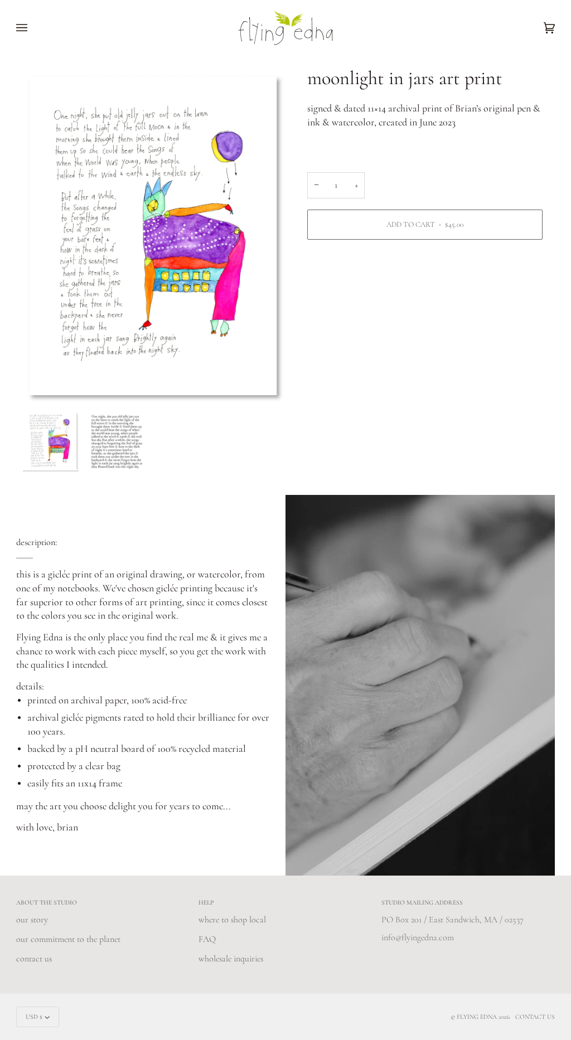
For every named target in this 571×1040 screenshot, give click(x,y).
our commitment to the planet (68, 939)
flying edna (477, 1016)
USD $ (34, 1016)
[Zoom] (154, 237)
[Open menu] (33, 28)
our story (32, 919)
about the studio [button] (46, 902)
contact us (34, 958)
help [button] (206, 902)
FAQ (207, 939)
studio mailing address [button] (422, 902)
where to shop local (232, 919)
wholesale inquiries (231, 958)
